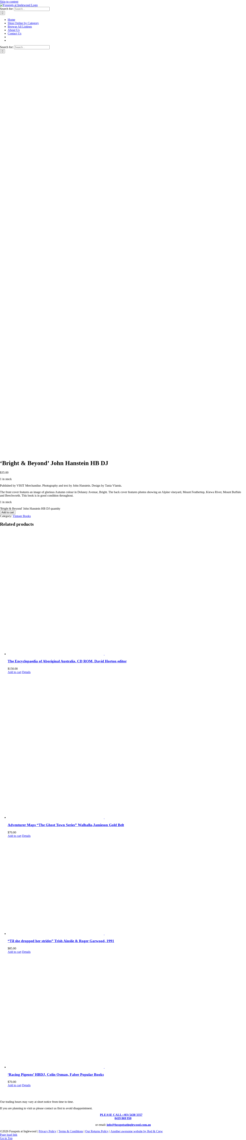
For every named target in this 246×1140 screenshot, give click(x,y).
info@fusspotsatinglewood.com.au (129, 1124)
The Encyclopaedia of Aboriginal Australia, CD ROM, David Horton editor (67, 661)
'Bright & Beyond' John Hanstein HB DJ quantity (30, 508)
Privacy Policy (47, 1131)
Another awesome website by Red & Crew (137, 1131)
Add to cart (8, 512)
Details (26, 672)
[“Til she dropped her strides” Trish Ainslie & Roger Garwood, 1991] (127, 886)
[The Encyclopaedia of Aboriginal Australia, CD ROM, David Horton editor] (127, 593)
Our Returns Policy (97, 1131)
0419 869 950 (123, 1118)
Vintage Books (22, 516)
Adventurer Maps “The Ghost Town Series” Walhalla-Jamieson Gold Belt (66, 825)
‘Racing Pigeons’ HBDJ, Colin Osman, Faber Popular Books (56, 1075)
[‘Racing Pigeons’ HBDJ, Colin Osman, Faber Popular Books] (127, 1011)
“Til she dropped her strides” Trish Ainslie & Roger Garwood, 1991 (61, 941)
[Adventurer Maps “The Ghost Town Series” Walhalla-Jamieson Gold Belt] (127, 746)
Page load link (8, 1134)
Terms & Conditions (70, 1131)
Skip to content (9, 1)
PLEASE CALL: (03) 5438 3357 (121, 1114)
